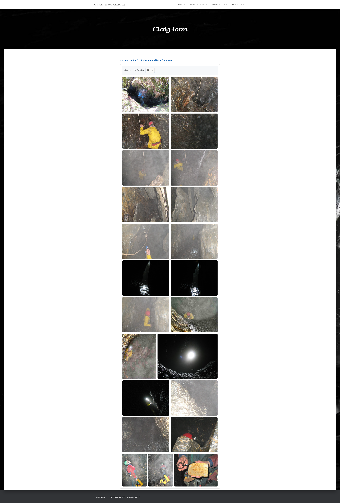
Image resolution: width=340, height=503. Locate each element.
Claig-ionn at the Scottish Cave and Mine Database (146, 60)
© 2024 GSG (100, 497)
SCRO (226, 5)
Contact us (237, 5)
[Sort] (150, 70)
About (181, 5)
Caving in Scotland (197, 5)
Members (215, 5)
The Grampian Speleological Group (125, 497)
